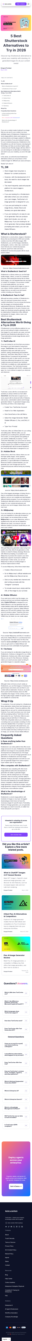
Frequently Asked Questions (8, 111)
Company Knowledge (11, 1316)
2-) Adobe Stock (6, 98)
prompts (15, 642)
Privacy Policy (9, 1246)
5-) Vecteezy (5, 105)
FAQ (6, 1295)
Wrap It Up (3, 108)
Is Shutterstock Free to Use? (9, 88)
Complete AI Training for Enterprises (12, 1291)
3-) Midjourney (6, 100)
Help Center (8, 1278)
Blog (6, 1275)
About (7, 1234)
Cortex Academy (10, 1282)
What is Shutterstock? (6, 83)
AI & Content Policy (10, 1250)
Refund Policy (9, 1253)
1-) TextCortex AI (6, 95)
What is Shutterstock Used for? (10, 86)
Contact (7, 1265)
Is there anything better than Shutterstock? (9, 114)
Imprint (7, 1257)
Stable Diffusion (10, 602)
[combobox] (6, 1339)
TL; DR (3, 81)
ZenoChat (4, 396)
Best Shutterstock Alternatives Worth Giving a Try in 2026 (10, 92)
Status (7, 1261)
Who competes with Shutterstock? (11, 117)
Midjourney (5, 519)
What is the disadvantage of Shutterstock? (9, 121)
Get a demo (21, 4)
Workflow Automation (11, 1313)
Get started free (16, 834)
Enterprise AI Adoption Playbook (14, 1286)
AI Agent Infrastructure (11, 1309)
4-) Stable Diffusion (7, 103)
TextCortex (10, 348)
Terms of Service (10, 1242)
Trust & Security (9, 1238)
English (5, 1339)
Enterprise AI (9, 1305)
